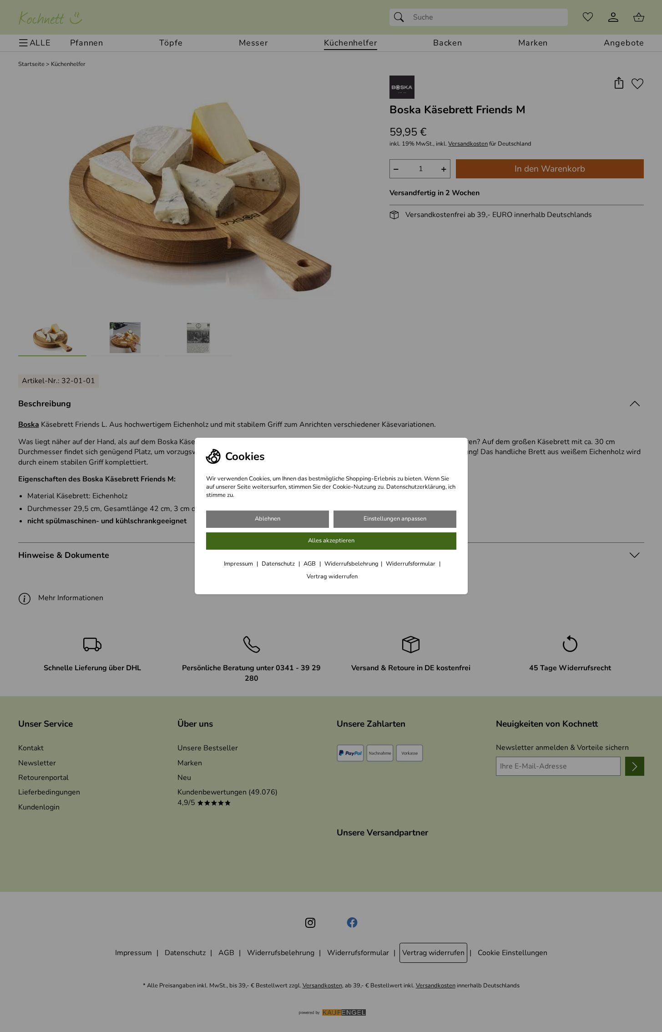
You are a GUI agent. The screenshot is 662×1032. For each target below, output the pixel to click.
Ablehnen (267, 519)
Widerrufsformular (411, 564)
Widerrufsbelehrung (351, 564)
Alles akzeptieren (331, 540)
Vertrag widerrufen (332, 576)
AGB (310, 564)
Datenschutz (279, 564)
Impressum (239, 564)
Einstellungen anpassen (395, 519)
